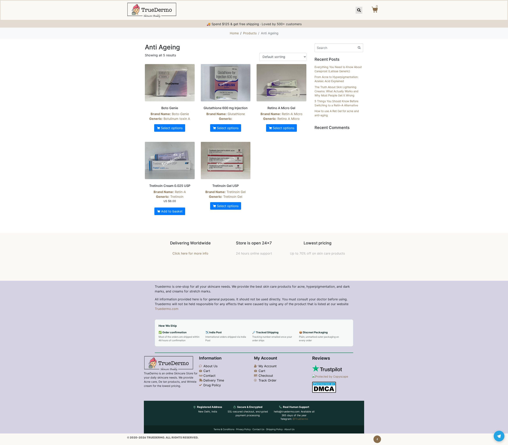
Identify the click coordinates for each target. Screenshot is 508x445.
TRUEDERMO (155, 437)
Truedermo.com (166, 309)
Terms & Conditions (224, 429)
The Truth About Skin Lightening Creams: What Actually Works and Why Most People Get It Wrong (336, 91)
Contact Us (258, 429)
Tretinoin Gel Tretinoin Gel (225, 191)
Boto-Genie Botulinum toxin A (169, 113)
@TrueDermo (300, 418)
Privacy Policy (243, 429)
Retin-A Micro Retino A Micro (281, 113)
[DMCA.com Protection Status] (324, 387)
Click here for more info (190, 253)
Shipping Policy (274, 429)
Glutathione (226, 113)
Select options (172, 128)
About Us (289, 429)
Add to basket (172, 211)
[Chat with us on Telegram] (499, 436)
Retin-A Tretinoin (169, 193)
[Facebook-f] (377, 439)
